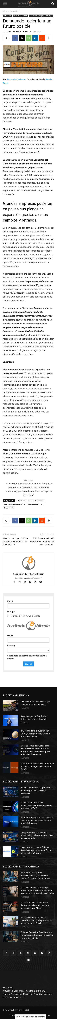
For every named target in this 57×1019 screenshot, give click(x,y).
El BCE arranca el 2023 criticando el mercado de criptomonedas (42, 541)
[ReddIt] (42, 38)
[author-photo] (28, 570)
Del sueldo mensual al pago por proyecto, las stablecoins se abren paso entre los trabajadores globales (37, 890)
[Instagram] (21, 582)
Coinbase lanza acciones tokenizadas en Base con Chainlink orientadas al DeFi (36, 805)
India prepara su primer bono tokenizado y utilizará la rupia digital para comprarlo (37, 835)
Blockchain (33, 16)
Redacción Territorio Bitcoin (18, 31)
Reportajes (48, 16)
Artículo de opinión (24, 501)
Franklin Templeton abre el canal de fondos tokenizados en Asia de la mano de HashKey (37, 820)
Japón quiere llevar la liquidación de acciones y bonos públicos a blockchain (37, 790)
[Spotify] (35, 953)
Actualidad (14, 11)
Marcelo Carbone (16, 79)
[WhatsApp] (28, 38)
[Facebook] (15, 38)
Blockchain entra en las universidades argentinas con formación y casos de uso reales (35, 875)
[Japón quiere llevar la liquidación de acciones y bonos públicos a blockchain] (10, 791)
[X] (22, 38)
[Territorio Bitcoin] (28, 3)
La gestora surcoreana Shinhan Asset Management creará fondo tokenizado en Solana (36, 850)
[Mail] (28, 953)
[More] (49, 38)
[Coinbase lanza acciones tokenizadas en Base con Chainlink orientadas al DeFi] (10, 806)
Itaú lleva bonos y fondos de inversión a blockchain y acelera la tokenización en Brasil (36, 920)
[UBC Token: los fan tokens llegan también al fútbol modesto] (10, 705)
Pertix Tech (8, 508)
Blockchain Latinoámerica (14, 504)
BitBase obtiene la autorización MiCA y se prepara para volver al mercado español (35, 734)
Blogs (41, 16)
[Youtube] (41, 582)
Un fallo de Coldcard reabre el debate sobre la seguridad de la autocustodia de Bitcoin (35, 905)
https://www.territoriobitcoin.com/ (28, 578)
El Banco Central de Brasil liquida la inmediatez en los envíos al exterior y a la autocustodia (37, 935)
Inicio (5, 11)
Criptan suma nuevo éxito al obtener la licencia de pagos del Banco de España (37, 766)
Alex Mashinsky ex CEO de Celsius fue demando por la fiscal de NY (15, 541)
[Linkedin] (35, 38)
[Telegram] (31, 582)
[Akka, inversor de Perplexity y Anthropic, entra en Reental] (10, 720)
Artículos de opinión (20, 16)
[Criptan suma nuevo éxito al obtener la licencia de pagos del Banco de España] (10, 767)
